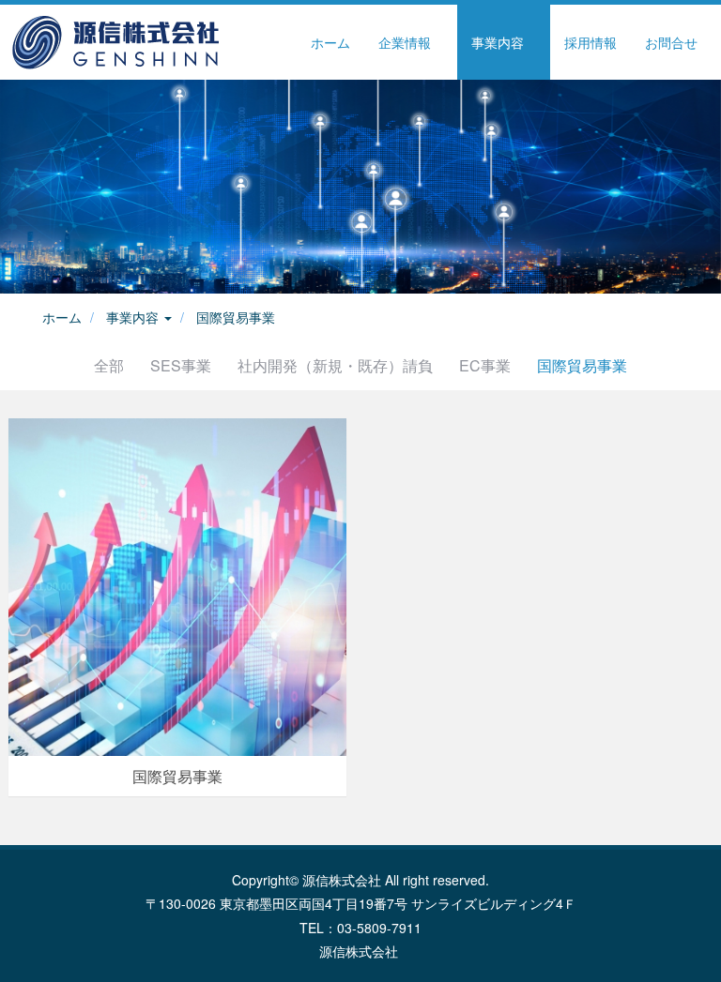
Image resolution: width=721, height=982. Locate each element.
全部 (109, 365)
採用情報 (590, 42)
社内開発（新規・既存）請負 (335, 365)
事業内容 (134, 317)
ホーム (330, 42)
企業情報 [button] (406, 42)
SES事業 (180, 365)
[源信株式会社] (114, 42)
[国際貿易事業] (177, 585)
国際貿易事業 (235, 317)
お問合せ (671, 42)
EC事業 (485, 365)
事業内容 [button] (499, 42)
